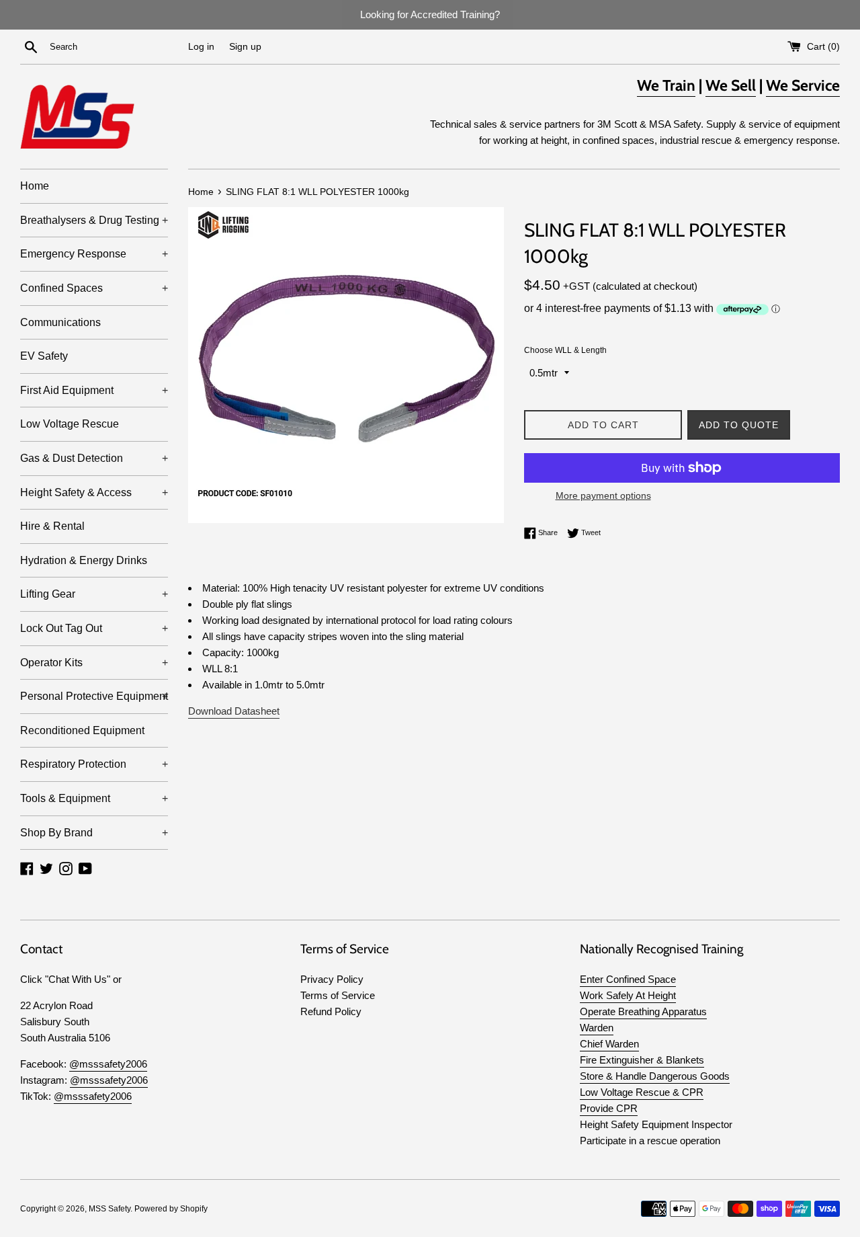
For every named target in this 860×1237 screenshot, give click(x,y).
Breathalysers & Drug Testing (94, 220)
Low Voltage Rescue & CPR (641, 1092)
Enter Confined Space (628, 979)
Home (34, 186)
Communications (60, 322)
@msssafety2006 (108, 1064)
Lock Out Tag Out (94, 628)
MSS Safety (109, 1208)
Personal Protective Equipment (94, 696)
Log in (201, 47)
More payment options (603, 495)
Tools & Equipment (94, 798)
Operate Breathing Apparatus (643, 1011)
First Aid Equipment (94, 390)
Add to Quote (739, 425)
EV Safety (44, 356)
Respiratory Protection (94, 764)
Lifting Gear (94, 594)
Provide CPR (609, 1108)
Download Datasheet (234, 711)
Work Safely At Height (628, 995)
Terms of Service (337, 995)
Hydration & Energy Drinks (83, 560)
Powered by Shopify (171, 1208)
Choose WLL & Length (565, 350)
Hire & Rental (52, 526)
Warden (596, 1027)
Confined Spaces (94, 288)
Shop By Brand (94, 832)
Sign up (245, 47)
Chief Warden (609, 1043)
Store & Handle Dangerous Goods (655, 1076)
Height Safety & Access (94, 492)
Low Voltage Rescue (69, 424)
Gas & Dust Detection (94, 458)
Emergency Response (94, 254)
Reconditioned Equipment (82, 730)
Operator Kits (94, 662)
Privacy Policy (331, 979)
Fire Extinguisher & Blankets (642, 1060)
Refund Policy (330, 1011)
